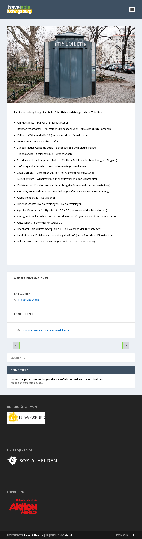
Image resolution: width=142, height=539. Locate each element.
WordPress (71, 535)
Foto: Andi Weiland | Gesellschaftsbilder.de (46, 330)
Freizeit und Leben (28, 299)
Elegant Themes (33, 535)
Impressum (122, 535)
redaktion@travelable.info (27, 383)
